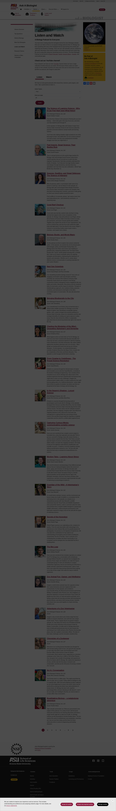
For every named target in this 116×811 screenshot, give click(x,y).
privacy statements (11, 805)
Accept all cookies (67, 804)
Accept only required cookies (85, 804)
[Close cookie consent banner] (113, 800)
